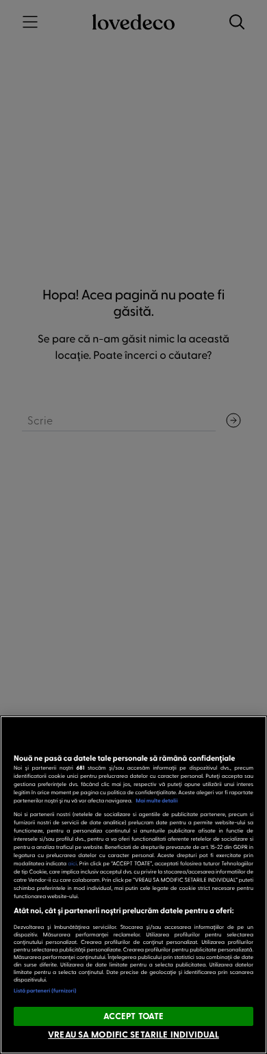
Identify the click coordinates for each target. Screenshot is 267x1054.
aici (72, 863)
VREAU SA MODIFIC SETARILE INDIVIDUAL (133, 1034)
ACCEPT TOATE (133, 1016)
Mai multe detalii (156, 800)
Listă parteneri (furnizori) (45, 990)
